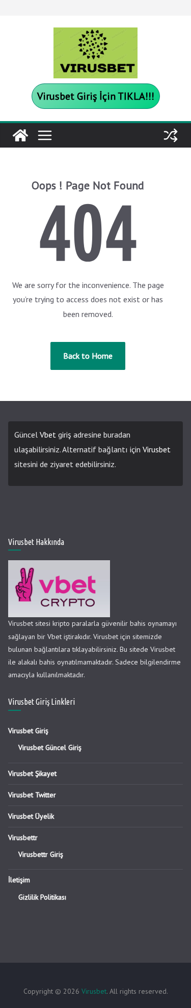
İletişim (19, 879)
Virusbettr (23, 837)
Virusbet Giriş (28, 730)
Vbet (48, 434)
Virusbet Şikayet (32, 773)
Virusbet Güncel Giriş (49, 747)
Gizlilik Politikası (42, 897)
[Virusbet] (20, 135)
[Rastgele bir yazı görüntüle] (170, 135)
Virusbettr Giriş (40, 854)
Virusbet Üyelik (31, 816)
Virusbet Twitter (32, 794)
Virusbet (157, 449)
